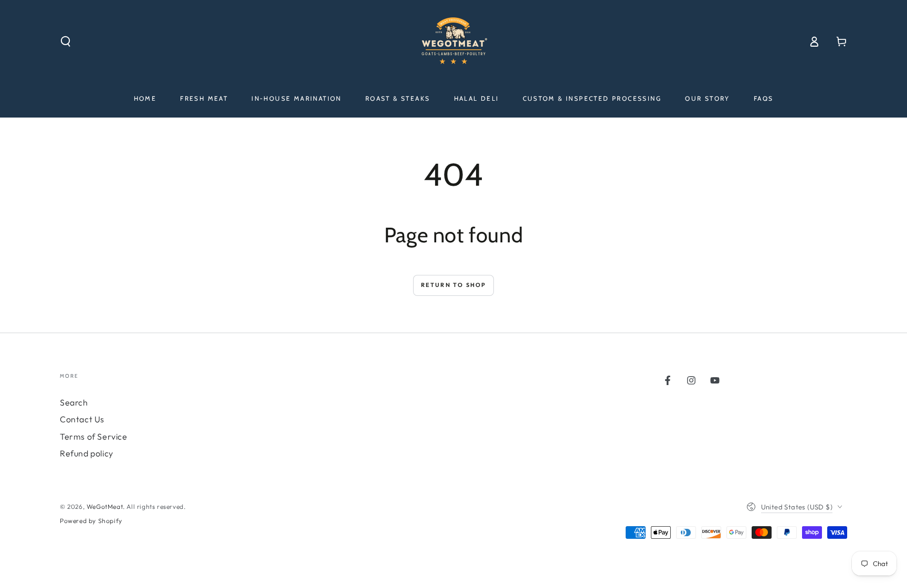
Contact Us (82, 419)
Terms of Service (94, 436)
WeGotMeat (105, 506)
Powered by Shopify (91, 521)
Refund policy (86, 453)
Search (74, 402)
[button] (65, 41)
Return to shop (454, 285)
